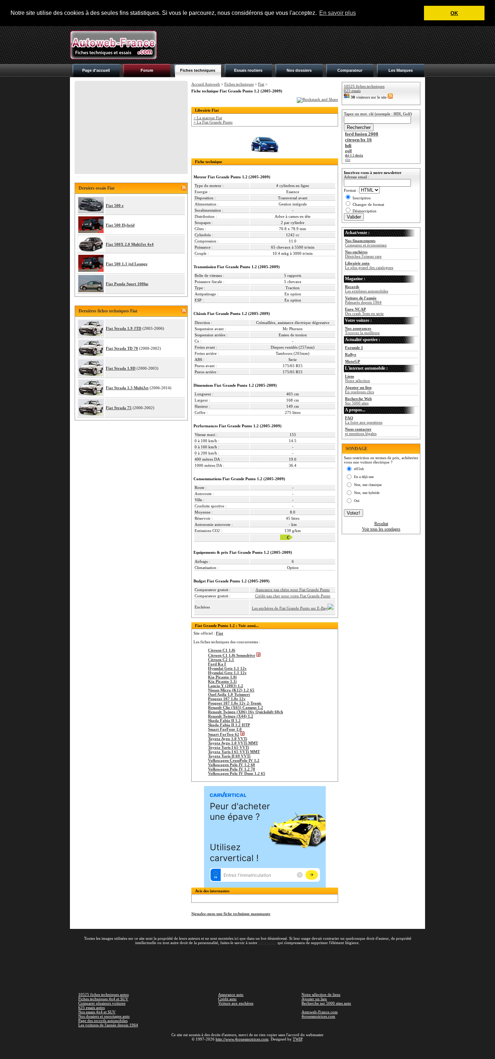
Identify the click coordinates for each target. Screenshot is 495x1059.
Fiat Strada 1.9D (121, 368)
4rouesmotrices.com (318, 1016)
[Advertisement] (293, 45)
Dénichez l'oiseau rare (363, 254)
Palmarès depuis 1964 (363, 300)
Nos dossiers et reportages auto (104, 1016)
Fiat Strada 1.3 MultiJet (127, 388)
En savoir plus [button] (337, 13)
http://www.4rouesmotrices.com (242, 1039)
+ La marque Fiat (208, 118)
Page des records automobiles (103, 1020)
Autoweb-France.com (319, 1012)
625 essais (352, 90)
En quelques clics (359, 389)
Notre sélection (357, 378)
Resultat (381, 523)
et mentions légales (361, 431)
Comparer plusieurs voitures (101, 1003)
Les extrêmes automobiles (366, 289)
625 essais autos (91, 1007)
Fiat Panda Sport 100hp (127, 284)
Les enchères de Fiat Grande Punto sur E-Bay (290, 608)
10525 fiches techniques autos (103, 994)
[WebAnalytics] (247, 1049)
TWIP (297, 1039)
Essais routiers (248, 70)
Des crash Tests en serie (364, 311)
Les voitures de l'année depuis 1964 (108, 1025)
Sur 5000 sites (358, 400)
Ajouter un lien (314, 999)
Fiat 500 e (115, 205)
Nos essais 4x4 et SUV (97, 1012)
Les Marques (400, 70)
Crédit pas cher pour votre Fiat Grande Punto (292, 596)
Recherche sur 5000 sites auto (326, 1003)
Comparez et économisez (366, 242)
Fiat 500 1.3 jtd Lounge (126, 264)
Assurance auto (231, 994)
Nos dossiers (299, 70)
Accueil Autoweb (205, 84)
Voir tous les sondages (381, 529)
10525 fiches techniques (364, 86)
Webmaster (267, 942)
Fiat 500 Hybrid (120, 225)
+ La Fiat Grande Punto (213, 122)
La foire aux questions (363, 420)
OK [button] (454, 13)
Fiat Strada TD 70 (122, 348)
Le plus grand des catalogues (369, 265)
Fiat (261, 84)
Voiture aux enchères (235, 1003)
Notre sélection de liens (320, 994)
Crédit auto (227, 999)
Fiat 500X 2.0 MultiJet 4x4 (130, 244)
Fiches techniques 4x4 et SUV (103, 999)
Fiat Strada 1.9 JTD (123, 328)
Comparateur (349, 70)
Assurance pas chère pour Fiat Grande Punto (292, 589)
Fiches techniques (197, 70)
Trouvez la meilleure (362, 330)
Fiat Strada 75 (119, 408)
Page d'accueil (96, 70)
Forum (147, 70)
